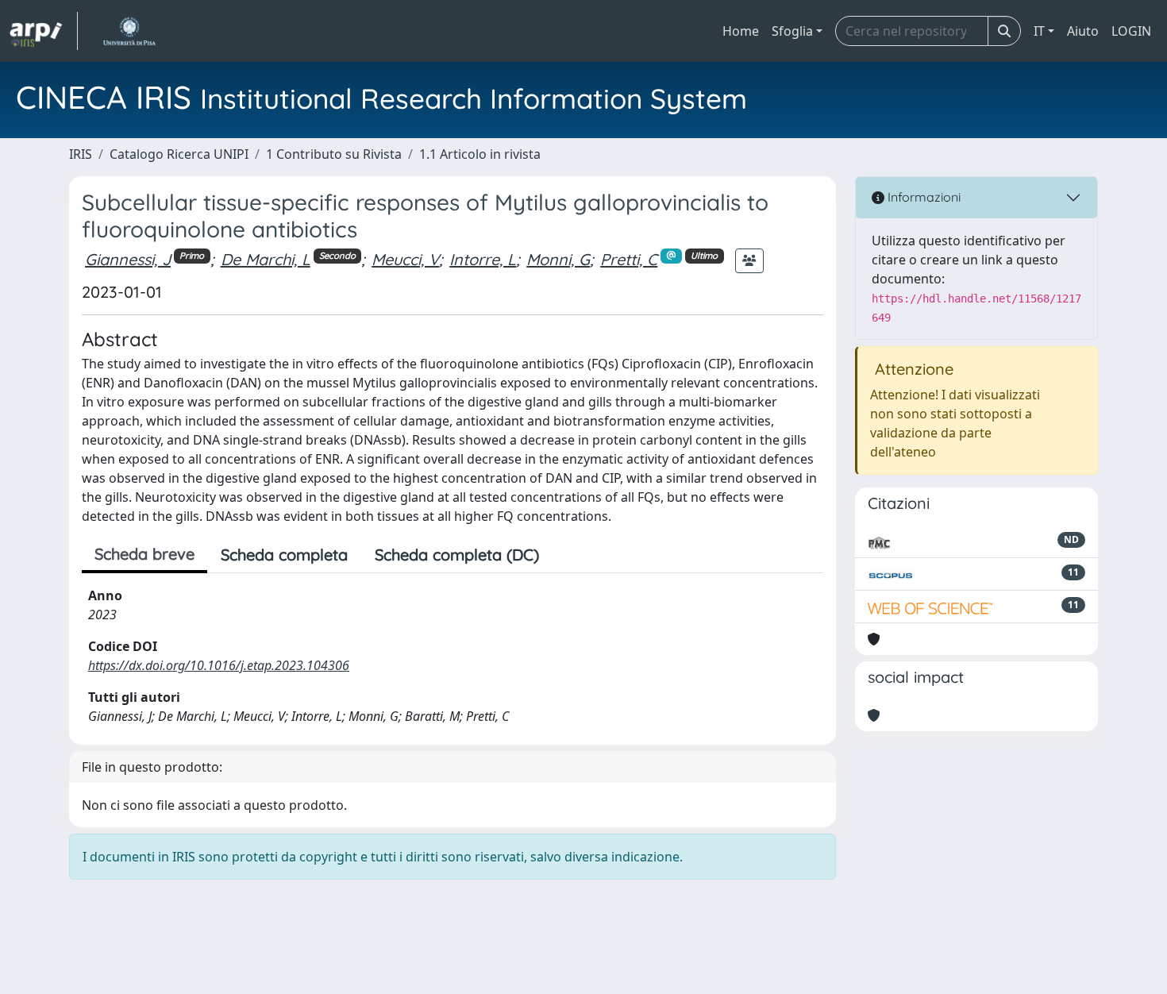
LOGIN (1131, 31)
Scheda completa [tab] (284, 554)
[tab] (566, 555)
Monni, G (558, 259)
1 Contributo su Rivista (334, 154)
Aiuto (1083, 31)
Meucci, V (405, 259)
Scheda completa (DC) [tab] (457, 554)
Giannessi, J (128, 259)
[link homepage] (44, 31)
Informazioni (922, 197)
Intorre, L (482, 259)
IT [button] (1039, 31)
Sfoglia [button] (792, 31)
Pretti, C (628, 259)
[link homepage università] (129, 31)
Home (740, 31)
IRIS (80, 154)
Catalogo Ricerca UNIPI (179, 154)
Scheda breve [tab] (144, 554)
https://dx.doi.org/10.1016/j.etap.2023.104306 (218, 665)
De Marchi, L (265, 259)
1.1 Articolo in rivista (480, 154)
